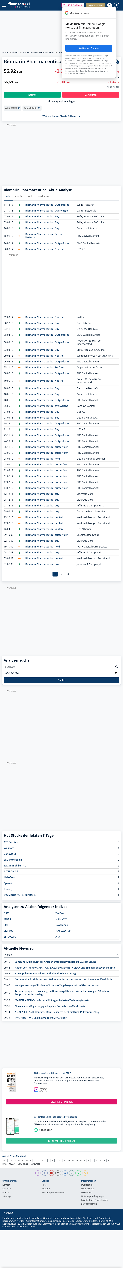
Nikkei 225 (61, 919)
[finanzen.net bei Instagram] (38, 1173)
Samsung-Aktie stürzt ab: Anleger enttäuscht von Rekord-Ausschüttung (55, 961)
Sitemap (6, 1196)
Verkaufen (44, 196)
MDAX (7, 919)
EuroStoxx (35, 1163)
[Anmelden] (116, 5)
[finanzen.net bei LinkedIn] (65, 1173)
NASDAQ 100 (63, 930)
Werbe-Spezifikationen (53, 1192)
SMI (6, 925)
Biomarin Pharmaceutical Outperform (47, 204)
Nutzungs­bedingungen (92, 1196)
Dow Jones (62, 925)
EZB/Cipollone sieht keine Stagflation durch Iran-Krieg (45, 973)
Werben (46, 1189)
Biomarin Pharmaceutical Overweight (46, 210)
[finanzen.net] (19, 3)
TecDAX (60, 913)
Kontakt (6, 1185)
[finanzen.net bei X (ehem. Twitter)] (58, 1173)
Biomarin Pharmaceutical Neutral (44, 249)
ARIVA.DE (115, 1223)
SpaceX (8, 883)
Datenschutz (87, 1189)
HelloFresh (10, 877)
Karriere (6, 1189)
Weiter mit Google (89, 48)
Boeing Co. (10, 889)
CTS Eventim (11, 842)
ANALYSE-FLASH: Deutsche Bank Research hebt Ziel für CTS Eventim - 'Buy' (57, 1012)
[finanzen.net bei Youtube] (51, 1173)
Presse (5, 1192)
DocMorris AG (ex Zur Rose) (20, 895)
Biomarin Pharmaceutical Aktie (38, 52)
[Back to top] (114, 1264)
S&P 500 (8, 930)
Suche (61, 680)
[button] (73, 5)
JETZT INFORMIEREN (61, 1101)
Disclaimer (86, 1192)
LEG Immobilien (13, 859)
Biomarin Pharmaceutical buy (42, 493)
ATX (58, 936)
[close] (109, 13)
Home (5, 52)
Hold (30, 196)
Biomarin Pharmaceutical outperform (46, 447)
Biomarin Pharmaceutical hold (42, 458)
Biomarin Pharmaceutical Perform (44, 367)
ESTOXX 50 (10, 936)
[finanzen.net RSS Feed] (85, 1173)
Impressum (87, 1185)
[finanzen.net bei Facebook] (45, 1173)
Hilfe (44, 1185)
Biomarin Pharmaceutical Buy (42, 216)
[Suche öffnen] (109, 5)
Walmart (9, 848)
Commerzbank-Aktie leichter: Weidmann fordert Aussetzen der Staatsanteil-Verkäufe (63, 979)
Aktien (15, 52)
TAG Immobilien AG (15, 865)
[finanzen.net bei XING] (71, 1173)
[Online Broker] (20, 6)
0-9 (10, 1160)
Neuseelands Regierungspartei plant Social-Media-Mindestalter (51, 1006)
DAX (6, 913)
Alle (8, 196)
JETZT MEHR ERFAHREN (61, 1140)
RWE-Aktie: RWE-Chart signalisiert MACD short (41, 1018)
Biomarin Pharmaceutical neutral (44, 517)
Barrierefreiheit (89, 1204)
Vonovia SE (10, 854)
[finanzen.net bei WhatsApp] (78, 1173)
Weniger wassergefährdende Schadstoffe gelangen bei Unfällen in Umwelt (57, 985)
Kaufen (19, 196)
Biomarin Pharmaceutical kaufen (44, 529)
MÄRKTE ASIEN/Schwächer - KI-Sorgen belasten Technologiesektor (53, 1000)
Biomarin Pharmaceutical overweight (46, 406)
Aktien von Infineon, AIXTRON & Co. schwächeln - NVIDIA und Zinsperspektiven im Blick (65, 967)
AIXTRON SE (11, 871)
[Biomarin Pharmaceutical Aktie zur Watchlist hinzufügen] (116, 61)
